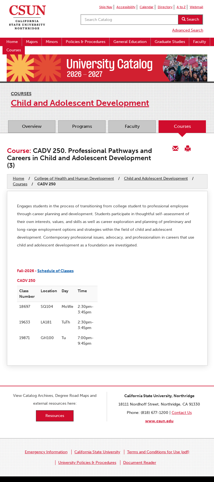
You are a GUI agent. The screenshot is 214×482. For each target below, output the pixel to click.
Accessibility (125, 7)
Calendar (147, 7)
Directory (165, 7)
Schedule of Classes (55, 270)
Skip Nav (105, 7)
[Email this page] (175, 148)
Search (192, 19)
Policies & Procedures (85, 41)
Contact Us (182, 412)
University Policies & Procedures (87, 462)
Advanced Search (187, 30)
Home (12, 41)
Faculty (199, 41)
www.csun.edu (159, 421)
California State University (97, 452)
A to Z (181, 7)
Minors (52, 41)
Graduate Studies (170, 41)
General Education (130, 41)
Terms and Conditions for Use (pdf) (158, 452)
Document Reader (139, 462)
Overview (32, 126)
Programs (82, 126)
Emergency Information (46, 452)
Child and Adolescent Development (156, 178)
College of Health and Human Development (74, 178)
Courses (13, 50)
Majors (32, 41)
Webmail (196, 7)
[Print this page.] (187, 148)
